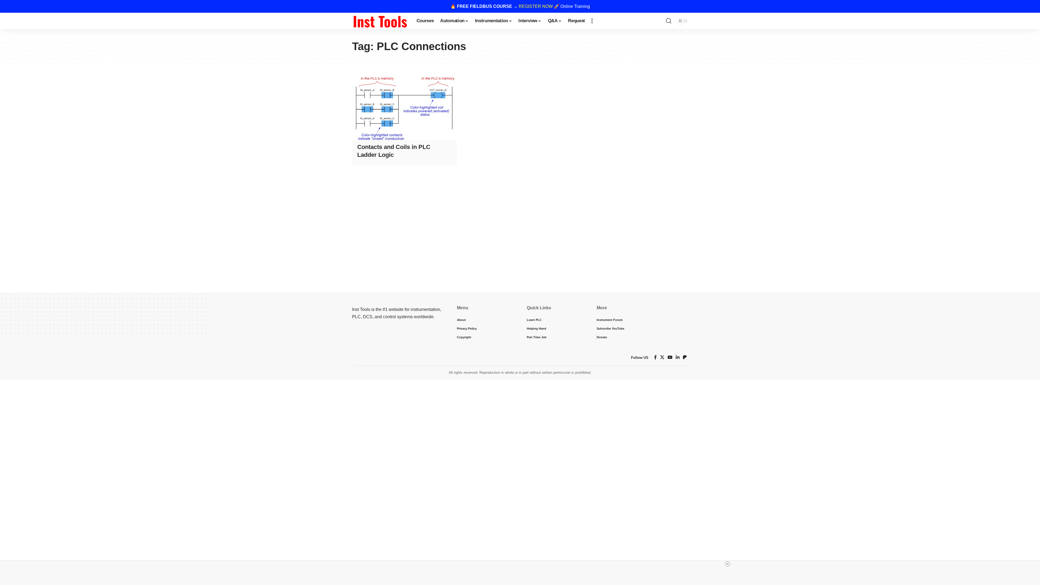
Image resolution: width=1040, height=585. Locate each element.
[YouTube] (670, 357)
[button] (592, 21)
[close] (727, 563)
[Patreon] (684, 357)
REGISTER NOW (536, 6)
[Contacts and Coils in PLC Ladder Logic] (404, 108)
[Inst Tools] (380, 21)
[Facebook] (655, 357)
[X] (662, 357)
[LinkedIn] (677, 357)
